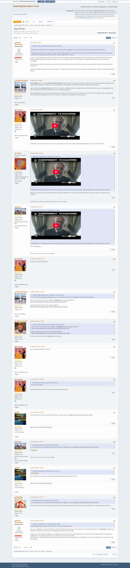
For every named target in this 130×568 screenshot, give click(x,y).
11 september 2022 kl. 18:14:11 (37, 258)
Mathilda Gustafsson (19, 498)
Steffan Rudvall (21, 321)
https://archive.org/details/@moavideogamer (41, 427)
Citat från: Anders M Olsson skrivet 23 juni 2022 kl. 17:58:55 (47, 46)
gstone (18, 207)
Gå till (93, 554)
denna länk (91, 16)
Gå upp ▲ (115, 564)
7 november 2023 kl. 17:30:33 (37, 467)
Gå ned (15, 37)
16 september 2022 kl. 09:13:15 (37, 291)
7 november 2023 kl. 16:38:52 (37, 379)
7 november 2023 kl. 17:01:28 (37, 441)
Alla (31, 37)
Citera (113, 74)
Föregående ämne (102, 33)
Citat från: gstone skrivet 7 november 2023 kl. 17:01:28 (46, 471)
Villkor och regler (108, 564)
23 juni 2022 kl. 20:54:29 (35, 42)
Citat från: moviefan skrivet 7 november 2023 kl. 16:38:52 (46, 524)
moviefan (19, 110)
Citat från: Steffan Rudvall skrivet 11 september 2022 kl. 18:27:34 (48, 295)
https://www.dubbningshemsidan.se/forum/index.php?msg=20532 (48, 302)
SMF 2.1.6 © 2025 (16, 564)
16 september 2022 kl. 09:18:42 (37, 321)
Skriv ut (114, 37)
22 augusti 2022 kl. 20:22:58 (36, 153)
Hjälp (102, 564)
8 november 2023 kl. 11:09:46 (37, 520)
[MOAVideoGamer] (15, 434)
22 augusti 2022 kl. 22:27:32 (36, 206)
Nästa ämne (112, 33)
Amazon (51, 297)
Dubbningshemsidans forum (26, 6)
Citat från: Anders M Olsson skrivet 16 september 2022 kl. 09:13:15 (48, 324)
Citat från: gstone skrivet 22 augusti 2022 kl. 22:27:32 (45, 382)
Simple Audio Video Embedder (18, 566)
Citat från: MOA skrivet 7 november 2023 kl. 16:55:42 (45, 445)
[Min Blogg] (15, 133)
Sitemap (27, 566)
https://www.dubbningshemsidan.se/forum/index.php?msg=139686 (48, 307)
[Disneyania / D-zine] (15, 100)
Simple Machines (24, 564)
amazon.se (68, 90)
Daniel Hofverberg (18, 43)
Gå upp (15, 547)
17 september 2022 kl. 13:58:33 (37, 346)
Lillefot (18, 153)
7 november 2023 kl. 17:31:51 (37, 497)
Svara (108, 37)
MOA (18, 412)
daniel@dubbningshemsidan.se (86, 18)
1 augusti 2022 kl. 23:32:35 (36, 80)
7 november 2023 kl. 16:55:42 (37, 412)
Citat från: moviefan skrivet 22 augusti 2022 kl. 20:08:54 (46, 156)
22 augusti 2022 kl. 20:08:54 (36, 109)
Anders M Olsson (22, 80)
